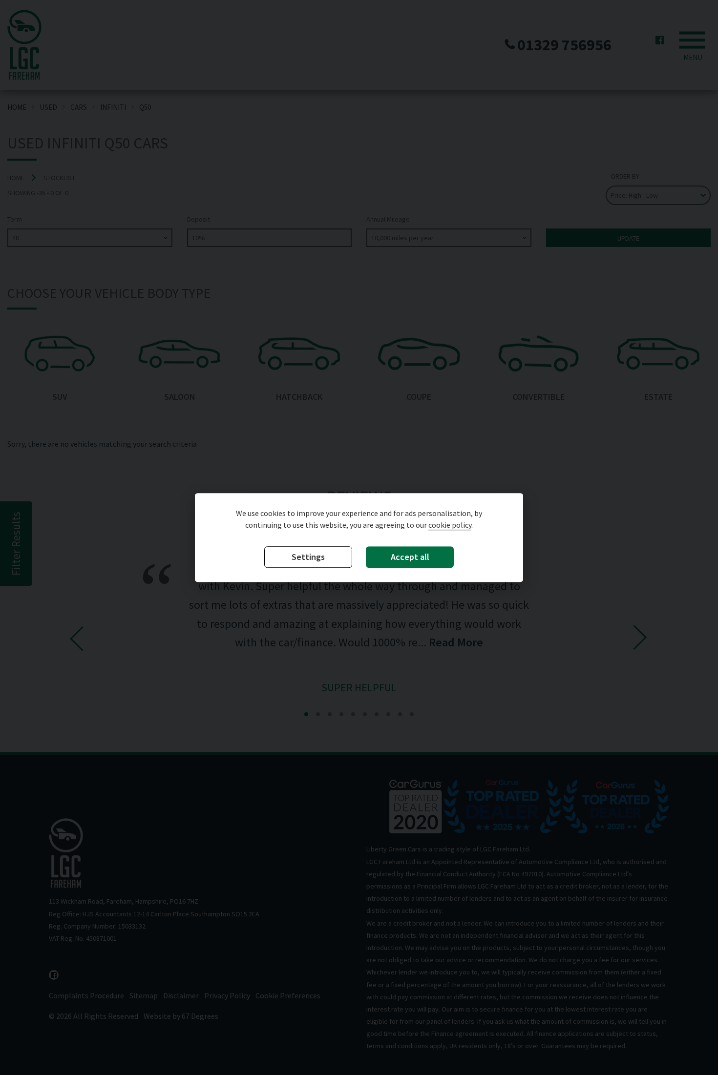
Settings (308, 556)
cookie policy (449, 525)
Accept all (410, 556)
